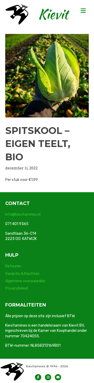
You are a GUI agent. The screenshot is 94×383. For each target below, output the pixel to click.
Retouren (13, 266)
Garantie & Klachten (22, 274)
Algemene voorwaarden (25, 281)
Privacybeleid (16, 288)
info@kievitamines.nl (22, 214)
